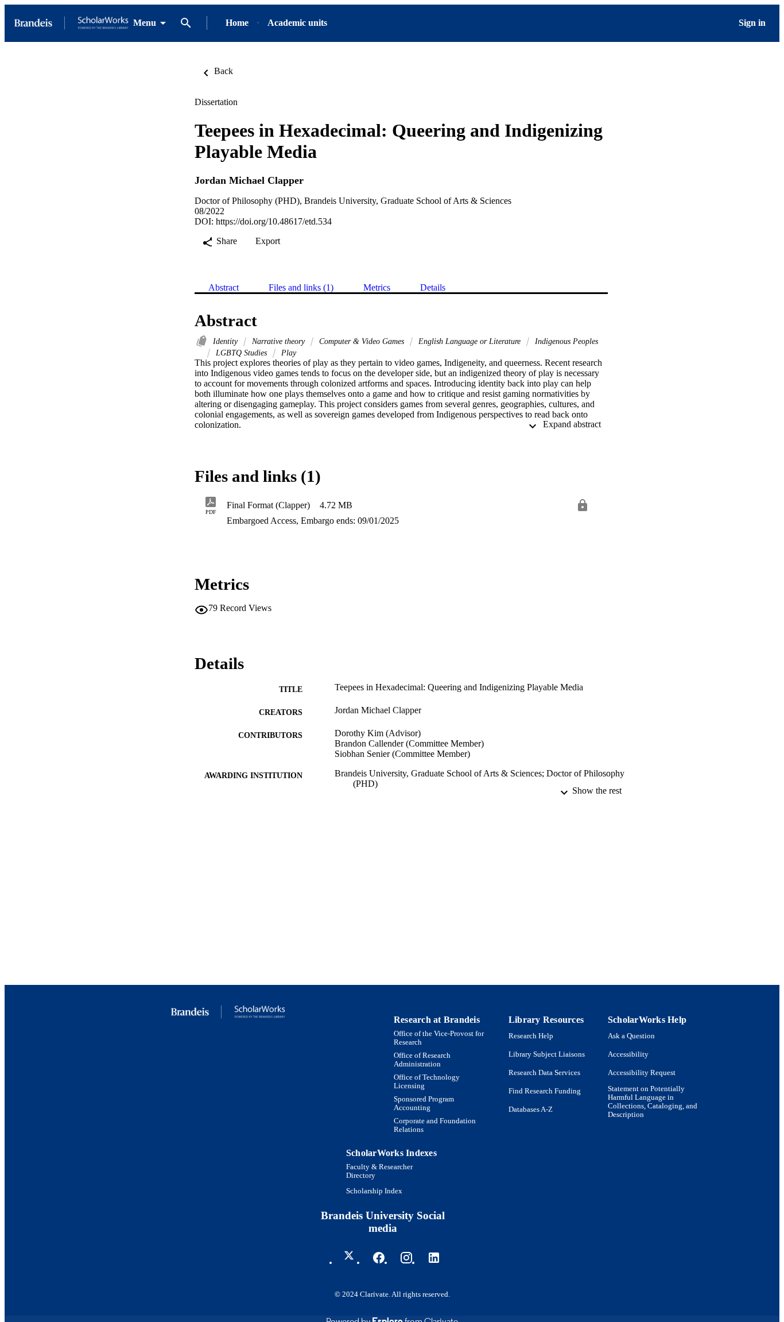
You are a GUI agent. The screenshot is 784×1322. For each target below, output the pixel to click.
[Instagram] (406, 1257)
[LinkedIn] (434, 1257)
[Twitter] (351, 1257)
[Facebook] (379, 1257)
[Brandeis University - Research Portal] (71, 23)
